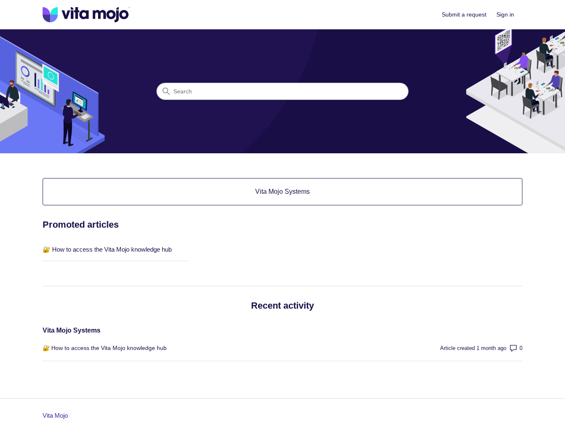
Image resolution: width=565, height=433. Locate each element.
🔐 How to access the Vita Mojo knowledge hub (107, 249)
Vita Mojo (55, 415)
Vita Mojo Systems (72, 330)
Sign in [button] (505, 14)
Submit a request (464, 14)
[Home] (86, 14)
